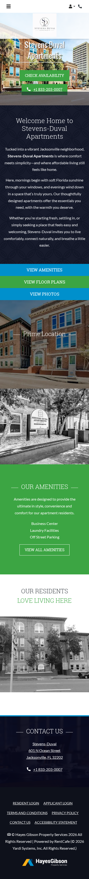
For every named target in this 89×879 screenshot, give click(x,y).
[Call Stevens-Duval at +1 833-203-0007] (80, 6)
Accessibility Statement (56, 822)
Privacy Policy (65, 813)
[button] (72, 6)
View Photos (44, 294)
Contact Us (20, 822)
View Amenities (44, 270)
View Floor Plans (44, 282)
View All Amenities (45, 549)
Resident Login (26, 803)
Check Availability (44, 75)
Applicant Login (58, 803)
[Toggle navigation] (8, 6)
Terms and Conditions (27, 813)
